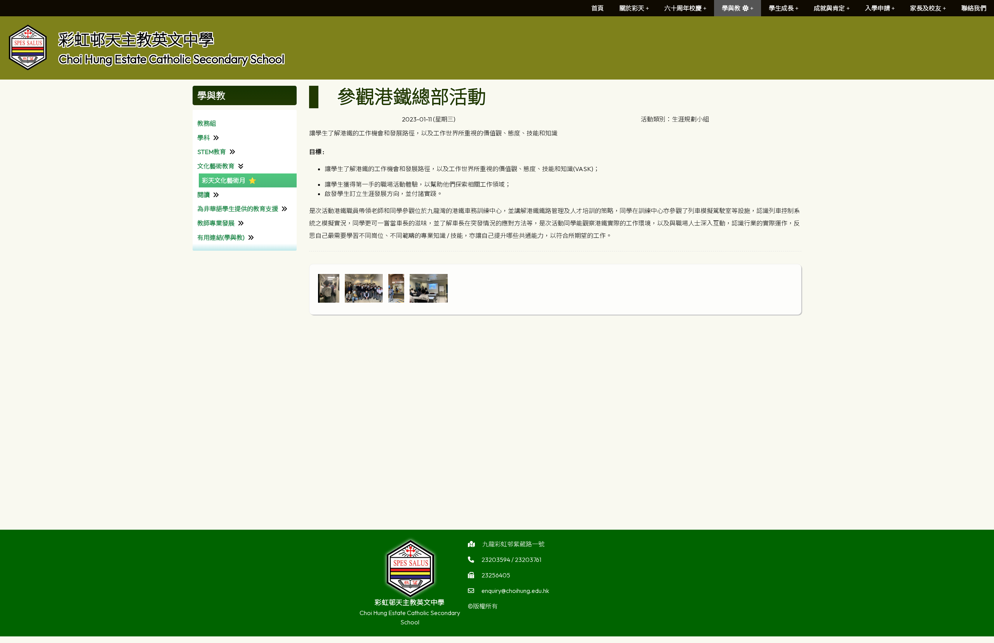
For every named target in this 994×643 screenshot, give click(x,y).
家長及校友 (925, 8)
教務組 (206, 123)
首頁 (597, 8)
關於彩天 (631, 8)
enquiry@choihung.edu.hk (515, 590)
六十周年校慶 (683, 8)
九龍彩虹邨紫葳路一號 (513, 544)
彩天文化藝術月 (223, 180)
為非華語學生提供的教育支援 (237, 209)
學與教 (731, 8)
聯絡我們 (973, 8)
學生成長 (781, 8)
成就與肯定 (829, 8)
